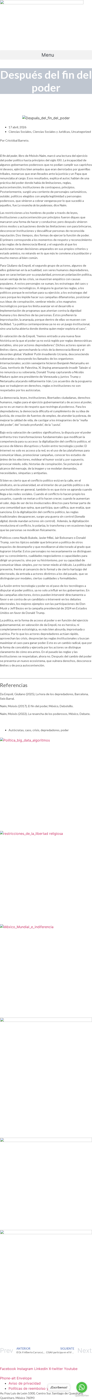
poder (65, 730)
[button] (46, 55)
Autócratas (16, 730)
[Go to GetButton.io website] (82, 1395)
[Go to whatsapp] (81, 1387)
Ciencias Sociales (20, 131)
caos (28, 730)
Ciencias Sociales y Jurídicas (51, 131)
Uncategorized (81, 131)
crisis (36, 730)
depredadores (50, 730)
